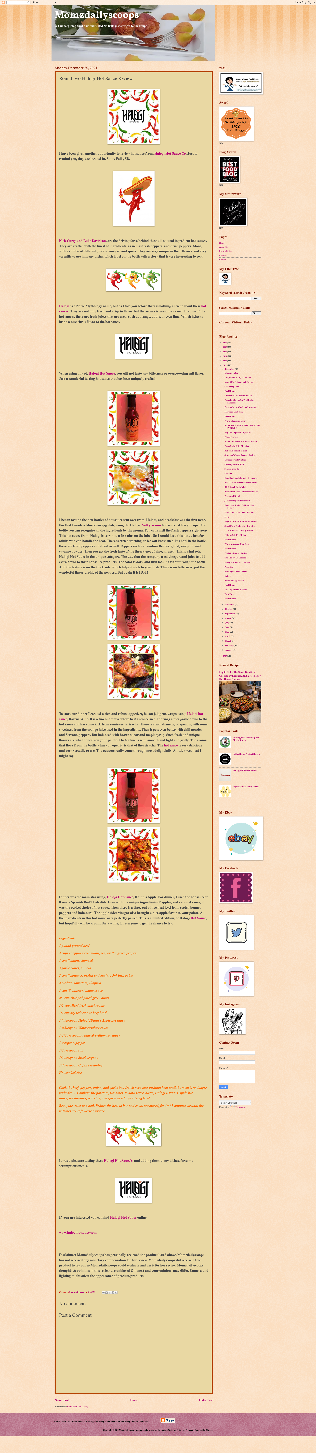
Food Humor (230, 391)
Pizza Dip (228, 566)
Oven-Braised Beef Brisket (236, 446)
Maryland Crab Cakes (234, 411)
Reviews (223, 255)
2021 (225, 365)
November (230, 604)
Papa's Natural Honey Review (246, 786)
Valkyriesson (151, 524)
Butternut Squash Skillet (235, 450)
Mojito (227, 516)
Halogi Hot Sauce (102, 373)
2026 (225, 342)
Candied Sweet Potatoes (235, 459)
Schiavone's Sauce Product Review (239, 455)
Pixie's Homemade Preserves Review (241, 491)
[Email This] (103, 1292)
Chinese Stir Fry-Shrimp (235, 534)
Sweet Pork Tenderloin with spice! (239, 525)
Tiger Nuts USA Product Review (239, 512)
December (230, 368)
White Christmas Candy (235, 420)
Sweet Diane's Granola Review (238, 395)
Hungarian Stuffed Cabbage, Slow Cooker (239, 506)
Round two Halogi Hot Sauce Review (240, 441)
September (230, 613)
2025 (225, 346)
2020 (225, 655)
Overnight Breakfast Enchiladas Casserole (238, 401)
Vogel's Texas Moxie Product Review (240, 521)
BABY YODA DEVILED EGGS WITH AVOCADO (242, 426)
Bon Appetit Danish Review (245, 770)
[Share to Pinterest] (116, 1292)
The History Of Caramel (235, 557)
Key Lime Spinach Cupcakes (237, 432)
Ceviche (228, 473)
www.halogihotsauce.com (78, 1232)
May (227, 631)
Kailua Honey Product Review (246, 753)
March (228, 640)
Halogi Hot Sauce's (118, 1160)
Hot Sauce (198, 917)
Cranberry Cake (231, 386)
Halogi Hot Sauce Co (170, 153)
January (229, 649)
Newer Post (62, 1400)
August (228, 618)
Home (134, 1400)
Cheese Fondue (231, 372)
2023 (225, 356)
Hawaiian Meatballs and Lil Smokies (240, 477)
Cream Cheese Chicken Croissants (240, 407)
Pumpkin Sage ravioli (234, 580)
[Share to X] (109, 1292)
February (229, 645)
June (227, 627)
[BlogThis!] (106, 1292)
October (229, 608)
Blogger (209, 1430)
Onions (227, 575)
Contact (222, 259)
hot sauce (170, 745)
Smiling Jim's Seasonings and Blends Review (246, 739)
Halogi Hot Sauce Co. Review (237, 562)
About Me (223, 246)
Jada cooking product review (237, 500)
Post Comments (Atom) (77, 1406)
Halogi (64, 305)
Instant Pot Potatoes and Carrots (238, 381)
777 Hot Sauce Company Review (238, 530)
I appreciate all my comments (237, 377)
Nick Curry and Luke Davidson (82, 240)
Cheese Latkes (230, 437)
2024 (225, 351)
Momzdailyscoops (97, 15)
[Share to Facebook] (112, 1292)
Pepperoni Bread (232, 496)
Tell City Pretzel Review (235, 589)
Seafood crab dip (231, 468)
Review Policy (225, 250)
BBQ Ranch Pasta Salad (235, 486)
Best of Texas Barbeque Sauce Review (241, 482)
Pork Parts (229, 594)
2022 (225, 360)
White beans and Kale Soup (236, 544)
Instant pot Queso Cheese (235, 571)
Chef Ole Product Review (235, 553)
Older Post (206, 1400)
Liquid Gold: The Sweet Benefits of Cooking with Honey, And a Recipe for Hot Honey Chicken (240, 675)
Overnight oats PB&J (234, 464)
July (227, 622)
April (228, 636)
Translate (241, 1106)
